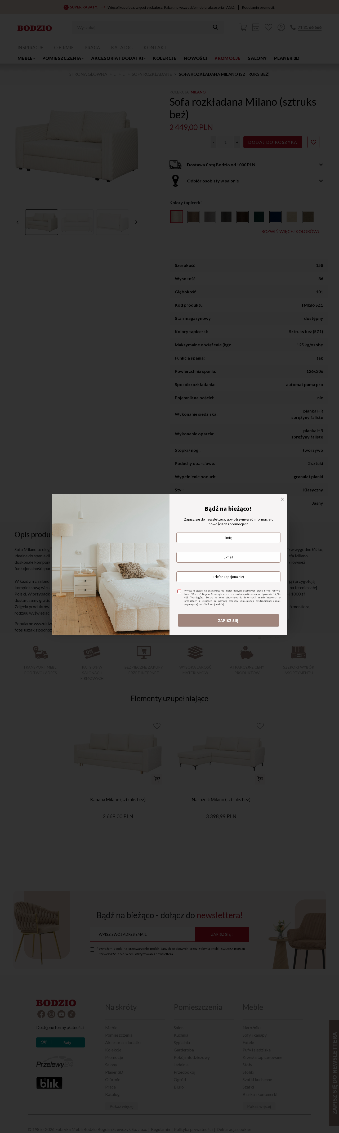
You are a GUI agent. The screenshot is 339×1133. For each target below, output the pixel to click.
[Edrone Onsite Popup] (169, 566)
